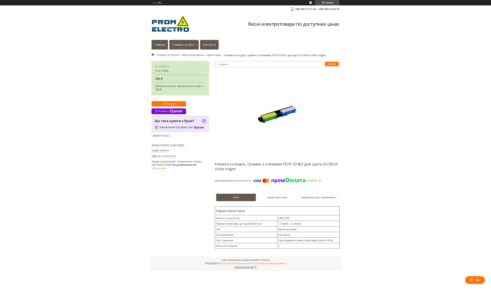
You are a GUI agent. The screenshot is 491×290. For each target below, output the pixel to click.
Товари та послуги (168, 55)
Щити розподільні (193, 55)
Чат (477, 280)
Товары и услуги (183, 44)
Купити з (164, 111)
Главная (159, 44)
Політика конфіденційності (271, 263)
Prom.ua (264, 260)
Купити (171, 103)
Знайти (332, 64)
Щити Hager (214, 55)
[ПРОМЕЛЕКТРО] (171, 24)
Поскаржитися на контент (238, 263)
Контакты (209, 44)
